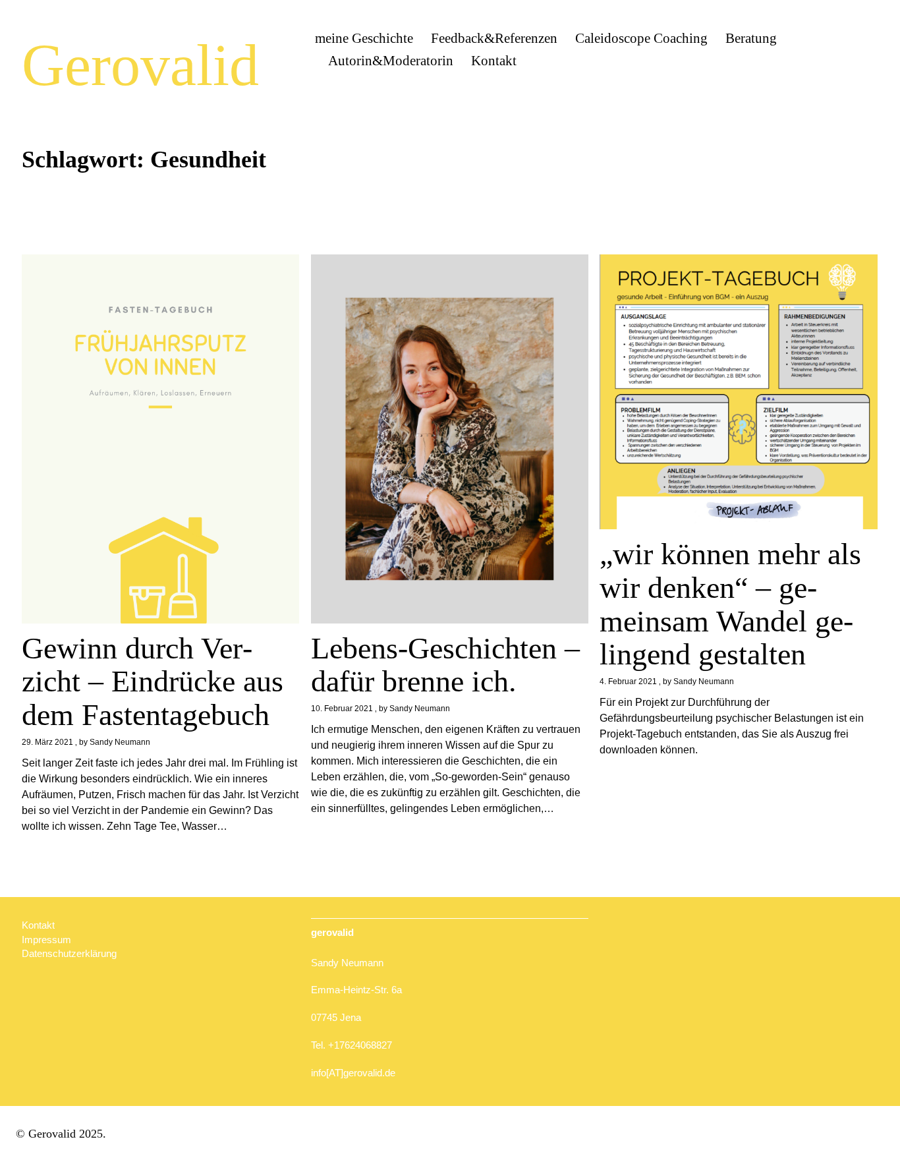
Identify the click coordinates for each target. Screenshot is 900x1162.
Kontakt (494, 61)
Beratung (751, 38)
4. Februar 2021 (628, 681)
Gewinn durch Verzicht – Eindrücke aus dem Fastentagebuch (152, 681)
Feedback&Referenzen (494, 38)
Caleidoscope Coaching (641, 38)
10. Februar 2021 (342, 708)
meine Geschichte (364, 38)
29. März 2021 (47, 742)
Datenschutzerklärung (69, 953)
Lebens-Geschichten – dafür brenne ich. (445, 665)
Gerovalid (140, 65)
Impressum (46, 939)
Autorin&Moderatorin (390, 61)
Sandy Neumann (120, 742)
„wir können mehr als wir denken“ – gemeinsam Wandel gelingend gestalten (730, 604)
